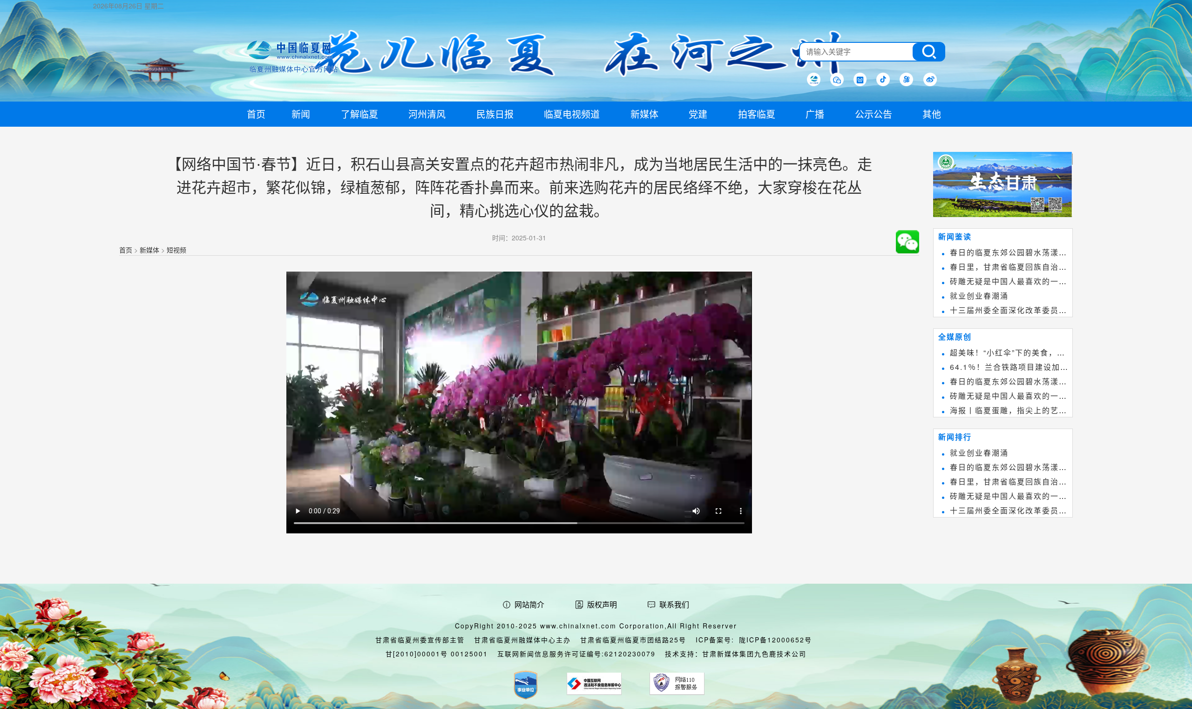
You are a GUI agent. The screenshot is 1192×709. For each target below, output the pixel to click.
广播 (815, 114)
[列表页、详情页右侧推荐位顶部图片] (1003, 186)
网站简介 (529, 604)
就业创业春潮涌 (979, 295)
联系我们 (674, 604)
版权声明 (602, 604)
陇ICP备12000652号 (775, 639)
